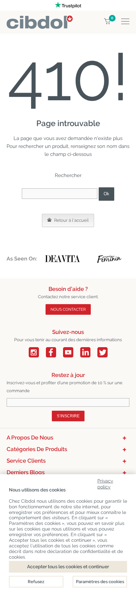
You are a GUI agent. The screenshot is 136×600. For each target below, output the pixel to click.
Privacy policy (105, 482)
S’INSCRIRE (68, 416)
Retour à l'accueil (71, 220)
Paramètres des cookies (100, 581)
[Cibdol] (40, 19)
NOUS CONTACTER (68, 309)
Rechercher (68, 175)
